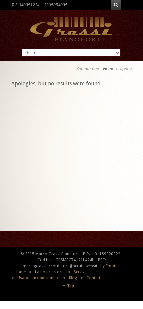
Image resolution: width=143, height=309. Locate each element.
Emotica (113, 266)
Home (108, 68)
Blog (73, 278)
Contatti (93, 278)
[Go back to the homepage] (71, 29)
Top (70, 286)
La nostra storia (50, 272)
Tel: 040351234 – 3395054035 (39, 5)
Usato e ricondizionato (38, 278)
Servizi (80, 272)
